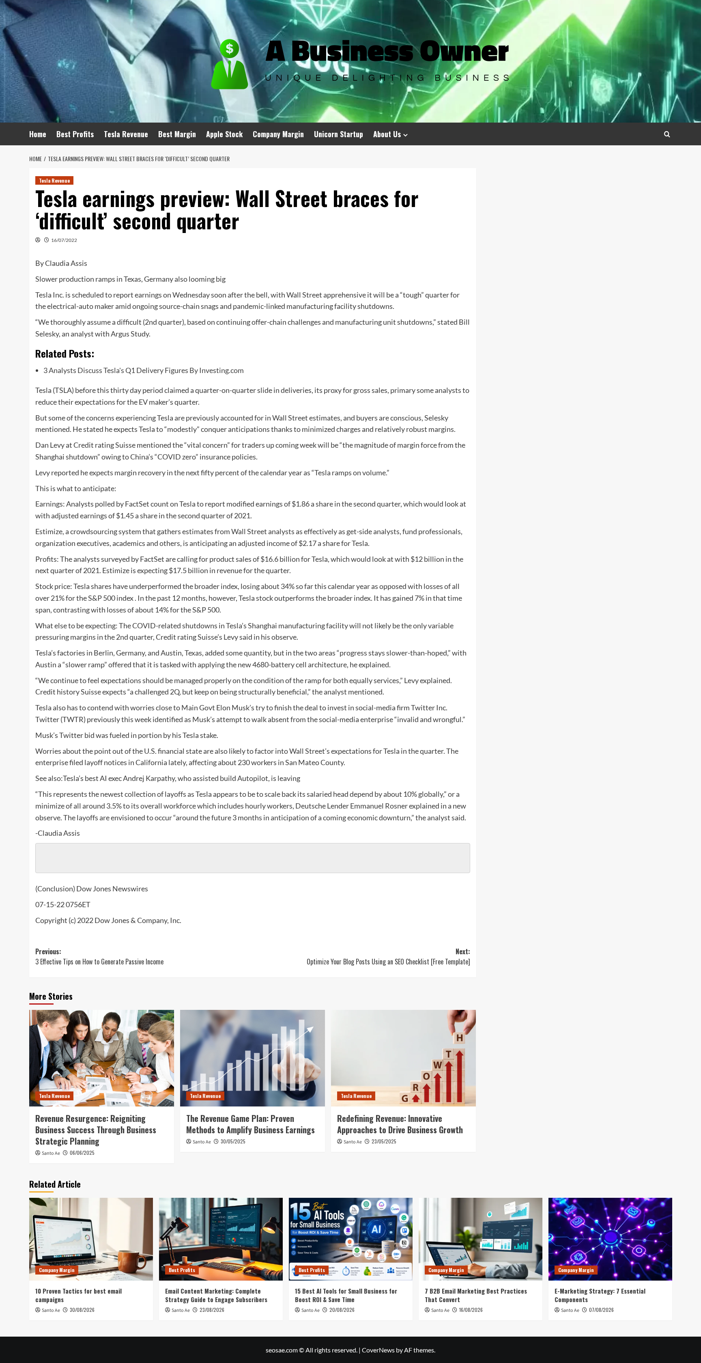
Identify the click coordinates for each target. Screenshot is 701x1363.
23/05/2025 (384, 1141)
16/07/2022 (64, 240)
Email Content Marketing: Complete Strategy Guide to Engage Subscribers (216, 1295)
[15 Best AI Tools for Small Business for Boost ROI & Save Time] (351, 1239)
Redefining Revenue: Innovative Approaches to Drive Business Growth (400, 1124)
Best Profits (75, 134)
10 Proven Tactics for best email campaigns (78, 1295)
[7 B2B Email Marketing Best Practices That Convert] (480, 1239)
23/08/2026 (212, 1309)
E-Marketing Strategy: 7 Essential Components (600, 1295)
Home (37, 134)
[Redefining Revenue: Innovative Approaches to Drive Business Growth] (403, 1058)
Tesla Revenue (126, 134)
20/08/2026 (342, 1309)
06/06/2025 (82, 1152)
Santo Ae (51, 1153)
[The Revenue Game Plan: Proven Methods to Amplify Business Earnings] (252, 1058)
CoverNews (378, 1350)
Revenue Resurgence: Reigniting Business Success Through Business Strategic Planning (95, 1129)
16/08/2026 (471, 1309)
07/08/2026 (601, 1309)
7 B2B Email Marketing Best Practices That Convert (476, 1295)
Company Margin (278, 134)
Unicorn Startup (338, 134)
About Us (387, 134)
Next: (388, 957)
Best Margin (177, 134)
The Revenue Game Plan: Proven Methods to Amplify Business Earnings (250, 1124)
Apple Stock (224, 134)
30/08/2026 (82, 1309)
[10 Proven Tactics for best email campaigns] (91, 1239)
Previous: (99, 957)
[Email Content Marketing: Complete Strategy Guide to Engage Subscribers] (221, 1239)
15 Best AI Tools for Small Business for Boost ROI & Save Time (346, 1295)
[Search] (667, 134)
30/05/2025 (233, 1141)
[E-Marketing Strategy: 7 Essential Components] (610, 1239)
